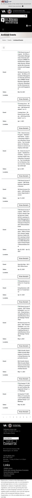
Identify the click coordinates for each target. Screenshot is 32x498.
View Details (24, 99)
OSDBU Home (8, 468)
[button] (23, 6)
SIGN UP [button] (10, 441)
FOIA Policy (7, 475)
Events (9, 40)
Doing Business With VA (11, 472)
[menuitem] (28, 25)
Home (4, 40)
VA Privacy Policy (9, 433)
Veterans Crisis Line (9, 429)
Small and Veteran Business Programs (16, 470)
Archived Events (18, 40)
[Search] (25, 15)
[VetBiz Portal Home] (6, 1)
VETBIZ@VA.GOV (9, 455)
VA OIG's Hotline (9, 474)
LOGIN (29, 25)
